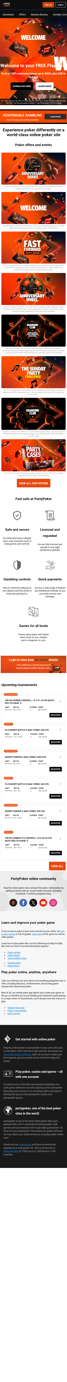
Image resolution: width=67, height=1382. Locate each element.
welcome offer (11, 1151)
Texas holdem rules (17, 958)
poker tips (37, 934)
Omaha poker (14, 962)
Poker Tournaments (17, 1010)
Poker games (14, 952)
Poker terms (13, 965)
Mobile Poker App (16, 1007)
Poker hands (14, 955)
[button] (26, 99)
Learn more (44, 86)
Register (55, 715)
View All (57, 866)
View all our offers (33, 483)
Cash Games (14, 1013)
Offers (22, 14)
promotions (25, 1144)
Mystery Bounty (39, 14)
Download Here (22, 86)
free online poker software (17, 1054)
